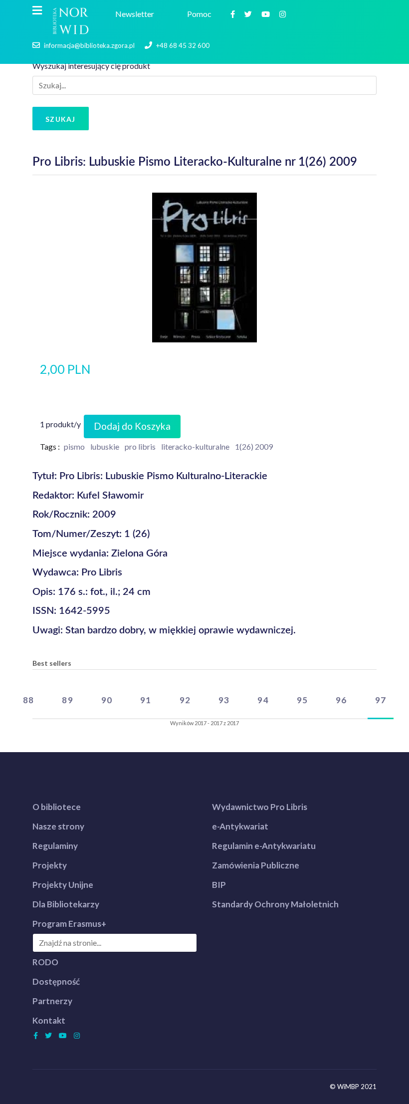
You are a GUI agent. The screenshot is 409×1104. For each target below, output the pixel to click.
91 (145, 700)
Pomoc (200, 13)
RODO (45, 962)
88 (28, 700)
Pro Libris (140, 446)
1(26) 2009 (254, 446)
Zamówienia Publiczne (255, 865)
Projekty (49, 865)
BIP (219, 884)
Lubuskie (104, 446)
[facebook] (233, 13)
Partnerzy (52, 1001)
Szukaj (60, 119)
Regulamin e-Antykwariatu (264, 845)
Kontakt (48, 1020)
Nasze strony (58, 826)
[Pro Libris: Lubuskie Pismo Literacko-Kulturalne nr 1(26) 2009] (204, 266)
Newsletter (136, 13)
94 (262, 700)
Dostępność (56, 981)
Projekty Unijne (62, 884)
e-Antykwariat (240, 826)
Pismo (74, 446)
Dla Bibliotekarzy (65, 904)
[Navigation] (37, 10)
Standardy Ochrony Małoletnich (275, 904)
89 (67, 700)
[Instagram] (283, 13)
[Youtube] (266, 13)
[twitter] (249, 13)
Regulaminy (55, 845)
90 (106, 700)
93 (223, 700)
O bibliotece (56, 807)
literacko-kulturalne (195, 446)
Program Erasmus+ (69, 923)
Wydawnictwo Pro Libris (259, 807)
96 (341, 700)
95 (302, 700)
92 (185, 700)
